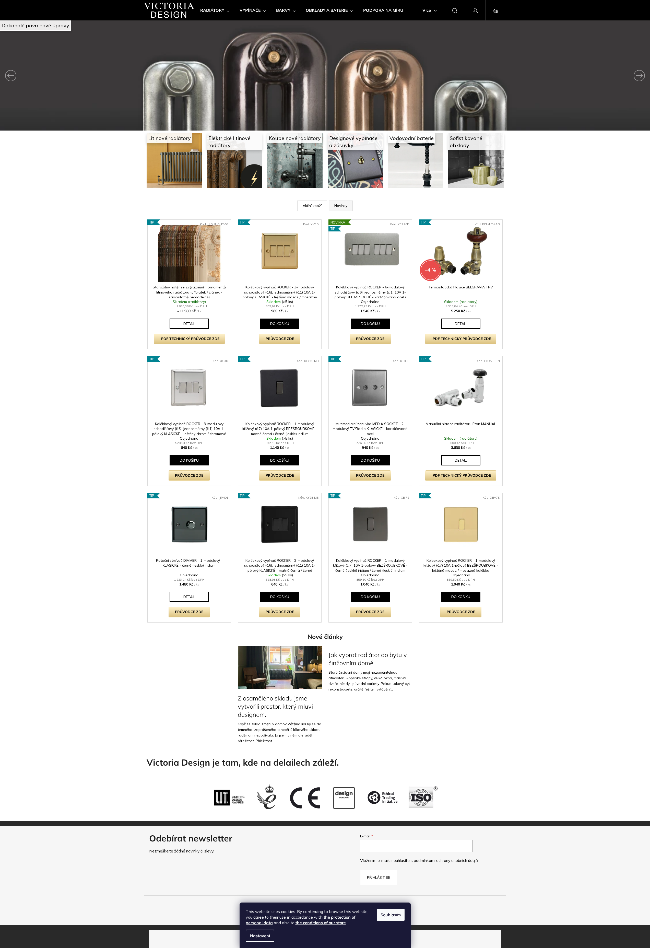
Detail (189, 323)
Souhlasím (391, 914)
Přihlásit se (378, 877)
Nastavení (260, 935)
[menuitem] (214, 10)
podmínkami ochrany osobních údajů (446, 860)
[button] (49, 75)
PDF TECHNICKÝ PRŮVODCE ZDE (190, 338)
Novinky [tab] (340, 205)
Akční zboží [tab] (312, 205)
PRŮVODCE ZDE (280, 338)
